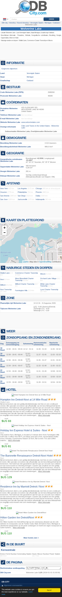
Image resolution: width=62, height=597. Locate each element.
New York (4, 188)
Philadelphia (22, 192)
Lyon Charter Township (49, 289)
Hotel (16, 38)
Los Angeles (22, 188)
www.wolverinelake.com (30, 122)
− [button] (4, 233)
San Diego (22, 196)
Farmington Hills (21, 290)
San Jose (4, 199)
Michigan (30, 77)
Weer (11, 38)
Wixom (42, 274)
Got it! (49, 590)
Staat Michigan (35, 32)
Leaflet (25, 261)
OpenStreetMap (45, 261)
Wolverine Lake (31, 28)
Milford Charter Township (24, 284)
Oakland (30, 80)
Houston (3, 192)
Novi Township (6, 289)
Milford (2, 285)
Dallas (38, 196)
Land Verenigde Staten (23, 32)
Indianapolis (40, 199)
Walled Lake (22, 40)
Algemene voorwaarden (13, 585)
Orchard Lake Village (48, 278)
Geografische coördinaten (39, 35)
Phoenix (39, 192)
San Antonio (4, 196)
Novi (2, 279)
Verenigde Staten (33, 73)
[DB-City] (31, 15)
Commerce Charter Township (36, 40)
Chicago (39, 188)
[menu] (5, 19)
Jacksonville (22, 199)
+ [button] (4, 228)
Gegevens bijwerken (9, 69)
